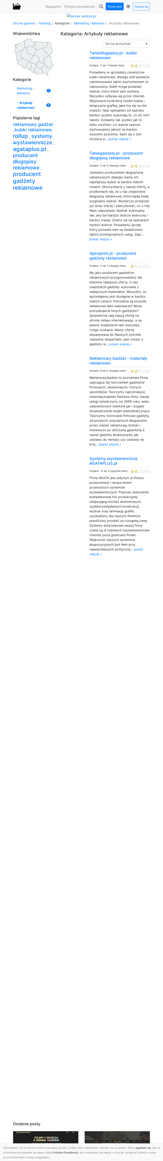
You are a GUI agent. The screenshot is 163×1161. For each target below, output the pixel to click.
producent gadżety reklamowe (28, 180)
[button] (101, 6)
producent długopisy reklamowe (27, 161)
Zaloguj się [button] (141, 6)
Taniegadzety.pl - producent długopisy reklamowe (116, 155)
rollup (21, 135)
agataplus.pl (30, 148)
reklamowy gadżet (33, 124)
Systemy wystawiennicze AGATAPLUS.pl (113, 461)
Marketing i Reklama (89, 23)
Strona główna (24, 23)
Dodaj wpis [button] (115, 6)
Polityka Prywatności (65, 1152)
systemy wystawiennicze (33, 139)
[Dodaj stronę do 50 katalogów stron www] (81, 16)
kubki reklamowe (34, 130)
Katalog (45, 23)
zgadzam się (143, 1147)
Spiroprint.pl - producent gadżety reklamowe (112, 256)
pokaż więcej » (120, 139)
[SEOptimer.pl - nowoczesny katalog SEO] (17, 7)
